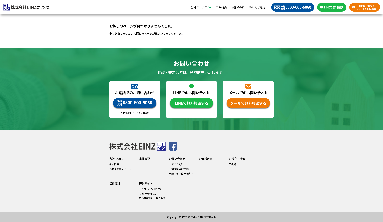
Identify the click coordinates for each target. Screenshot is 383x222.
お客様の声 (238, 7)
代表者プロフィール (120, 169)
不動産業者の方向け (180, 169)
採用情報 (114, 183)
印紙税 (232, 164)
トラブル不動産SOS (150, 189)
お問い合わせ (177, 159)
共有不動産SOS (147, 193)
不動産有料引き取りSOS (152, 198)
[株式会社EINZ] (26, 7)
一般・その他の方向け (181, 173)
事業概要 (221, 7)
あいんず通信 (257, 7)
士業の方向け (176, 164)
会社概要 (114, 164)
